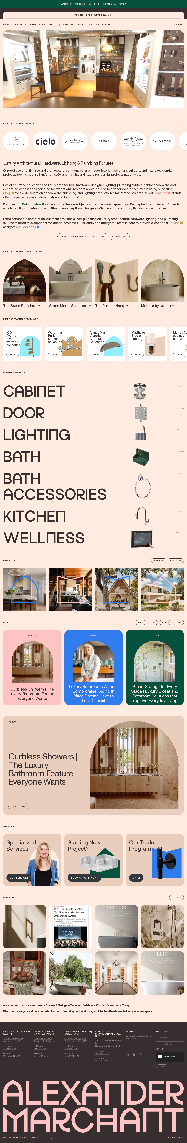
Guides (140, 622)
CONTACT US (119, 236)
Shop (7, 193)
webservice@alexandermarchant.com (139, 1037)
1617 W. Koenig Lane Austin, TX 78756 (13, 1040)
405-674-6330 (102, 1053)
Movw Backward (3, 141)
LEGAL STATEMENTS (176, 1138)
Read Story (18, 806)
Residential (159, 560)
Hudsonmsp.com (63, 1138)
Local (152, 622)
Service (174, 223)
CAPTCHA (160, 1049)
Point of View (31, 204)
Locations (28, 227)
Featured (161, 193)
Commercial (175, 560)
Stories (165, 622)
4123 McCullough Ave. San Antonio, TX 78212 (75, 1040)
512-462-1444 (9, 1048)
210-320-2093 (71, 1048)
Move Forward (184, 141)
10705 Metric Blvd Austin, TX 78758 (43, 1040)
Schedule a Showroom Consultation (82, 236)
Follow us (176, 897)
